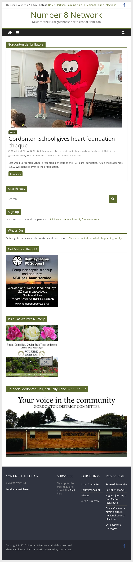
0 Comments (46, 151)
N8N (32, 151)
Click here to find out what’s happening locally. (95, 238)
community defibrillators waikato (73, 151)
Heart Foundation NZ (37, 155)
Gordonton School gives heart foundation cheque (61, 142)
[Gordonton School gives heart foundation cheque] (66, 52)
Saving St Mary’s (115, 489)
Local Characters (91, 484)
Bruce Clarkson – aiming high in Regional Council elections (82, 5)
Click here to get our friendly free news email (74, 219)
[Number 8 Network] (10, 32)
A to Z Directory (90, 501)
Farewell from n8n (116, 484)
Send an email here (17, 489)
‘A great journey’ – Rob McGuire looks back (116, 499)
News (13, 132)
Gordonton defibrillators (102, 151)
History (85, 495)
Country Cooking (90, 489)
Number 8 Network (66, 14)
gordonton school (16, 155)
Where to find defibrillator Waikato (64, 155)
